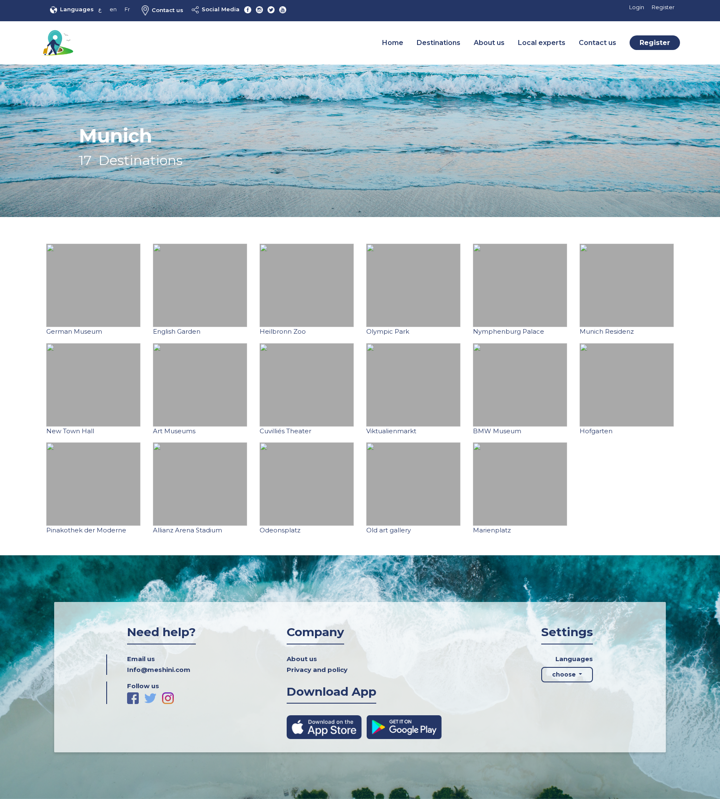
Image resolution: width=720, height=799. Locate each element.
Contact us (167, 10)
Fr (127, 9)
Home (392, 43)
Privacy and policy (317, 670)
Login (636, 7)
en (113, 9)
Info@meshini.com (158, 670)
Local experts (541, 43)
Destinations (438, 43)
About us (489, 43)
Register (663, 7)
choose (565, 674)
